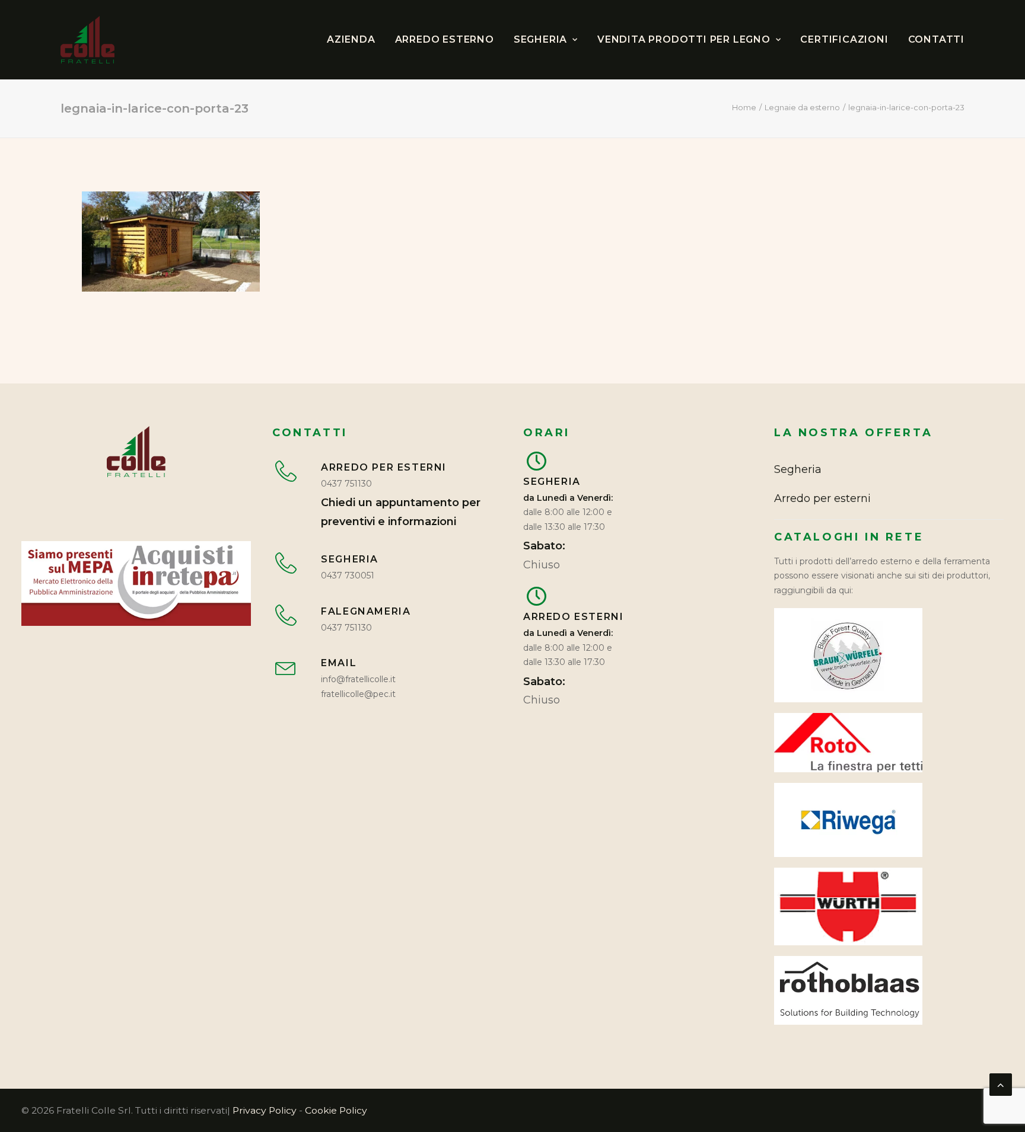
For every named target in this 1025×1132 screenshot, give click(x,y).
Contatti (936, 39)
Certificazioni (844, 39)
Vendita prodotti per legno (684, 39)
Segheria (540, 39)
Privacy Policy (265, 1110)
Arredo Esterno (444, 39)
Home (744, 107)
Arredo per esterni (822, 498)
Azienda (351, 39)
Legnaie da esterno (802, 107)
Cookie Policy (336, 1110)
